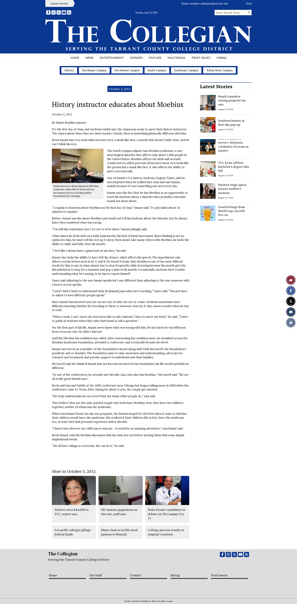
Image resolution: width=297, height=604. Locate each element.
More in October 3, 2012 (74, 471)
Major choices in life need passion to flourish (119, 532)
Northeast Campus (94, 70)
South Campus (157, 70)
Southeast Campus (186, 70)
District (69, 70)
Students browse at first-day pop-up (231, 122)
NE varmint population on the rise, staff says (119, 512)
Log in (170, 601)
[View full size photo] (77, 165)
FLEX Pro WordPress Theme (145, 601)
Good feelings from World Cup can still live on (231, 211)
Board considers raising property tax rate (196, 3)
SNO (163, 601)
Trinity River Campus (219, 70)
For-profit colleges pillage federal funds (72, 532)
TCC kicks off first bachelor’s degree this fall (233, 167)
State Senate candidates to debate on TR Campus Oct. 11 (166, 514)
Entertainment (112, 58)
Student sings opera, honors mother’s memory (232, 189)
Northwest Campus (127, 70)
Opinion (136, 58)
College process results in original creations (166, 532)
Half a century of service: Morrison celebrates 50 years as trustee (233, 144)
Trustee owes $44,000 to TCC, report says (71, 512)
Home (75, 58)
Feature (155, 58)
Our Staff (95, 575)
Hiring (222, 58)
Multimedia (176, 58)
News (89, 58)
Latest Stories (216, 86)
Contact (135, 575)
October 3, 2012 (120, 89)
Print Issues (201, 58)
